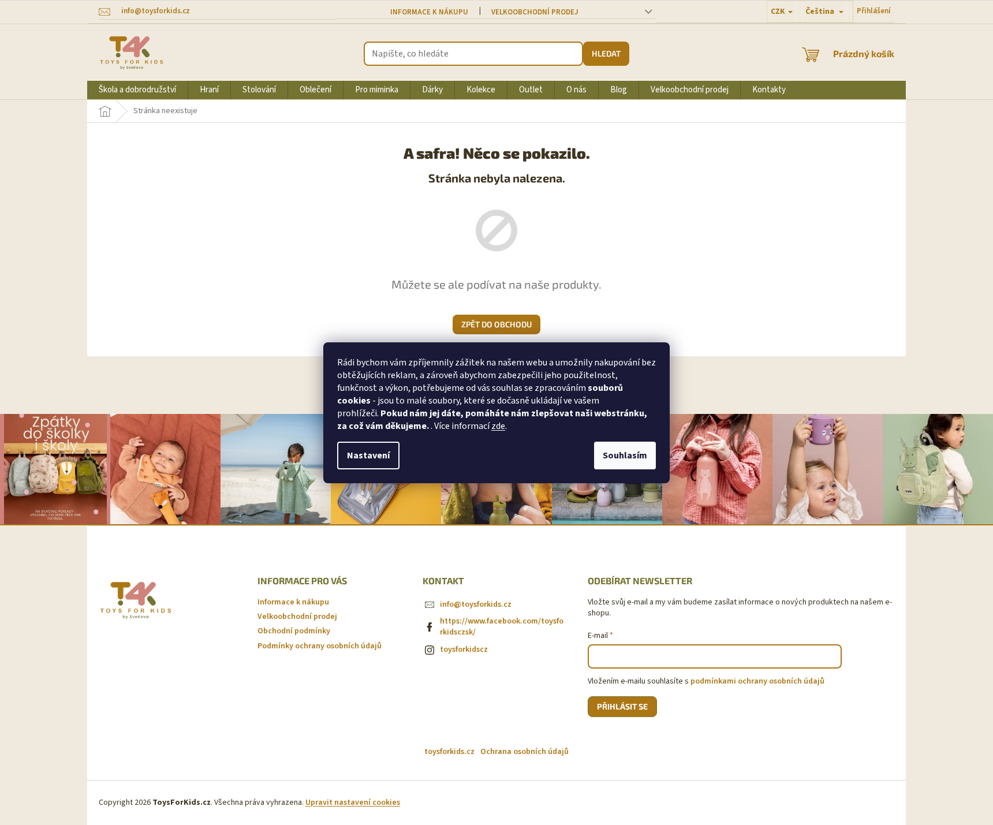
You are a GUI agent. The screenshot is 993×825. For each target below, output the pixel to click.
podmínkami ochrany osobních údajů (757, 681)
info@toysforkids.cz (476, 604)
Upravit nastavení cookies (352, 802)
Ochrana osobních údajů (524, 751)
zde (498, 426)
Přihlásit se (622, 706)
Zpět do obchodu (496, 324)
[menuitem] (137, 90)
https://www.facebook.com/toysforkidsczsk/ (501, 626)
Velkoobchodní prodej (534, 12)
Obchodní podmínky (293, 631)
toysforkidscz (464, 649)
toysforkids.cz (449, 751)
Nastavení (368, 455)
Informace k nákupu (429, 12)
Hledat (606, 53)
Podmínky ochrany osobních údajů (319, 646)
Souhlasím (625, 455)
